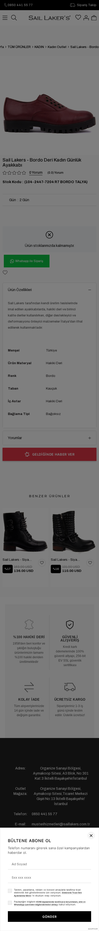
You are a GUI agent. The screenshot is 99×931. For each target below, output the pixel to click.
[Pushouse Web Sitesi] (93, 929)
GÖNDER (49, 917)
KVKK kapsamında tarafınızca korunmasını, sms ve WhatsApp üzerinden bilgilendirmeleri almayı (50, 903)
